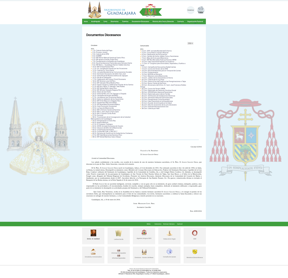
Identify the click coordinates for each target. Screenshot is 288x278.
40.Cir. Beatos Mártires (100, 122)
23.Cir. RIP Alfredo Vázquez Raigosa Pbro (107, 90)
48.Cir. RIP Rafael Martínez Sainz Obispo (106, 137)
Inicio (86, 21)
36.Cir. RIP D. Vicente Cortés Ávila (104, 113)
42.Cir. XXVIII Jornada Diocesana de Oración (107, 126)
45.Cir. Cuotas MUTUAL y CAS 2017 (104, 131)
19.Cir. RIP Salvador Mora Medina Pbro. (106, 83)
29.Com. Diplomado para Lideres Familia (156, 94)
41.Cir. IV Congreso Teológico (102, 124)
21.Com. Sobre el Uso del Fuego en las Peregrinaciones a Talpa (164, 81)
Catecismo (157, 224)
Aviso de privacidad (135, 269)
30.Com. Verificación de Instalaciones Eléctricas (158, 96)
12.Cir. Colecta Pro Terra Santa (103, 70)
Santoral (179, 224)
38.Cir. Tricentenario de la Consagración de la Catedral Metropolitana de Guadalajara (110, 118)
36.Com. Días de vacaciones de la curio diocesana (159, 105)
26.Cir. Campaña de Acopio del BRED (105, 95)
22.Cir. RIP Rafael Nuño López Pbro (104, 88)
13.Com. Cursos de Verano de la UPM (155, 69)
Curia (105, 22)
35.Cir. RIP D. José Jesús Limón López (105, 112)
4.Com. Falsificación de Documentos (154, 54)
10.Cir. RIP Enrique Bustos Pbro (103, 67)
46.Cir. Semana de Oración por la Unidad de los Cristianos (112, 133)
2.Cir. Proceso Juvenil (99, 52)
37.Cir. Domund (97, 115)
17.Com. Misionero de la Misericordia (155, 76)
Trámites (125, 22)
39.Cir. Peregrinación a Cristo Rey (104, 121)
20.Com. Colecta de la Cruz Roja (153, 80)
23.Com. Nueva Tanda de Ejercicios (154, 83)
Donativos (191, 10)
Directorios (114, 22)
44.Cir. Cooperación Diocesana (103, 130)
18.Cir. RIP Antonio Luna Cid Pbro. (104, 81)
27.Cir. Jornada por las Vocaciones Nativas (107, 97)
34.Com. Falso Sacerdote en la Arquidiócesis (157, 101)
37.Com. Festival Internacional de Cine (155, 107)
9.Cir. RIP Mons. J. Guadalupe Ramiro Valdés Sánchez (111, 65)
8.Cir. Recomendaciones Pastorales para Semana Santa (112, 63)
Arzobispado (95, 22)
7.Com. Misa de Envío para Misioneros (155, 58)
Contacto (180, 22)
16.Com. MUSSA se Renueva (152, 74)
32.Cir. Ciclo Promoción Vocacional (104, 106)
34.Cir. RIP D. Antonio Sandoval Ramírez (106, 110)
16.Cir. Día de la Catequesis (101, 77)
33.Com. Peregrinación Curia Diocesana (156, 99)
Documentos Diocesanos (140, 22)
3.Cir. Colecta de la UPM (100, 54)
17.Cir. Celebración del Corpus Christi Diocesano (109, 79)
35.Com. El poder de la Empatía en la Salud (157, 103)
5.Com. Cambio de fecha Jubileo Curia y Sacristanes (160, 56)
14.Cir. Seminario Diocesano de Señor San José (109, 74)
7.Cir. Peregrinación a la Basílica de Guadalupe (108, 61)
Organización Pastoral (195, 22)
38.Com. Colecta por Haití (150, 108)
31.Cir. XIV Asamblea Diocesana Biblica (106, 104)
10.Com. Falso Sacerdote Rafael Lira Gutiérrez (158, 62)
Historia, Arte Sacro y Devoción (163, 22)
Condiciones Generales (151, 269)
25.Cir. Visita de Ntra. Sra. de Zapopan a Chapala (109, 94)
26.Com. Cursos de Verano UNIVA (153, 89)
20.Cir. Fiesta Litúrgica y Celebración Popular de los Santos (112, 85)
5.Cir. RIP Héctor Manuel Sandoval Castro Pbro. (108, 58)
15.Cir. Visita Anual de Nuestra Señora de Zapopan (110, 76)
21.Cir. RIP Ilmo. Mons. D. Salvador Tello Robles (108, 86)
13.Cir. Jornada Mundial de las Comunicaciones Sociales (112, 72)
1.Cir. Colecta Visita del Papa (102, 50)
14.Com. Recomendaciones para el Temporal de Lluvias (161, 71)
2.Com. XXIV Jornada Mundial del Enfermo (157, 51)
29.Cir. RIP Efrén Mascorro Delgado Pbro (106, 101)
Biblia (148, 224)
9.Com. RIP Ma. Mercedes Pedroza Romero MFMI (159, 60)
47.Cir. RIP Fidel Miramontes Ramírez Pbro (107, 135)
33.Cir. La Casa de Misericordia (103, 108)
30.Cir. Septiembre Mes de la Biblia (104, 103)
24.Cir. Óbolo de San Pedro (101, 92)
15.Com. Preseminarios (150, 72)
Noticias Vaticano (169, 224)
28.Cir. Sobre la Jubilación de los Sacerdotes (107, 99)
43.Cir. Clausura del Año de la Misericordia (107, 128)
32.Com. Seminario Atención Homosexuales (157, 98)
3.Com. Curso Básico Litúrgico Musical (155, 53)
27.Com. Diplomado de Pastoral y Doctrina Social (159, 90)
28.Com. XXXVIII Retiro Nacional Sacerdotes (157, 92)
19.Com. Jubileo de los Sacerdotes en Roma (157, 78)
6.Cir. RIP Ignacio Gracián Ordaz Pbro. (105, 59)
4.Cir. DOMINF (97, 56)
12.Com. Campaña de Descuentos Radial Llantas (159, 67)
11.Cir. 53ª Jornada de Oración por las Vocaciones (109, 68)
